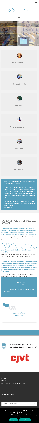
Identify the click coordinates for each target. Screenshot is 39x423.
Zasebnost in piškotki (8, 394)
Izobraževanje (19, 105)
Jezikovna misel (19, 170)
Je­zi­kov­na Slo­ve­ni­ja (19, 63)
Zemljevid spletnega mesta (10, 397)
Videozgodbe (5, 389)
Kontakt (4, 381)
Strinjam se (13, 420)
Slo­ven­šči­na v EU (19, 84)
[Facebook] (33, 2)
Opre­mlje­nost (19, 148)
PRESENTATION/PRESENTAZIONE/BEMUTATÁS (13, 383)
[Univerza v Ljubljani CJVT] (20, 358)
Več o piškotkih (25, 420)
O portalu (4, 378)
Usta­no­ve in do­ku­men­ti (19, 127)
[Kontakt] (36, 2)
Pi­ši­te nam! (8, 207)
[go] (35, 404)
